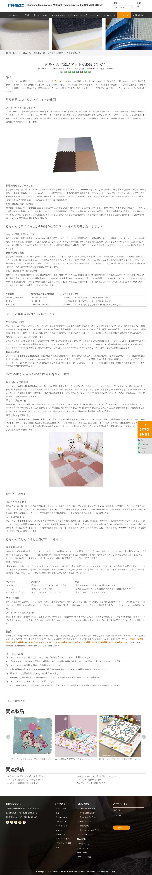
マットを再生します (16, 701)
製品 (57, 813)
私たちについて (61, 817)
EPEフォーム (83, 852)
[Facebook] (7, 822)
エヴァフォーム (84, 844)
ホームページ (61, 808)
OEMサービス (61, 821)
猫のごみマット (85, 826)
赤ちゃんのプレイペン (88, 817)
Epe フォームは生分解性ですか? (91, 783)
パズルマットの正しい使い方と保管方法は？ (26, 776)
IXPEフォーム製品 (85, 857)
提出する (121, 828)
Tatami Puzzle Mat (87, 808)
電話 (142, 440)
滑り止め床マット (86, 834)
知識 (57, 847)
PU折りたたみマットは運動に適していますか (96, 776)
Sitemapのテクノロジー (106, 871)
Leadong (92, 871)
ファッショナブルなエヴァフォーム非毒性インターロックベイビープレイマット (32, 759)
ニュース (59, 830)
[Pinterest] (24, 822)
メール (143, 452)
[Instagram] (19, 822)
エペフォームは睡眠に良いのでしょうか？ (25, 779)
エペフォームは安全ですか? (89, 779)
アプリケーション (62, 826)
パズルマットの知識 (63, 843)
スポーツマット (85, 821)
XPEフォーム (83, 848)
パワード (110, 68)
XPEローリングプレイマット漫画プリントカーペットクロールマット (120, 759)
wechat (143, 448)
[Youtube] (15, 822)
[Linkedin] (11, 822)
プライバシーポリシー (64, 839)
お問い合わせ (61, 834)
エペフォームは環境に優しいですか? (22, 783)
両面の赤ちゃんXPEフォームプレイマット (73, 759)
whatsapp (144, 444)
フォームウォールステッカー (90, 830)
